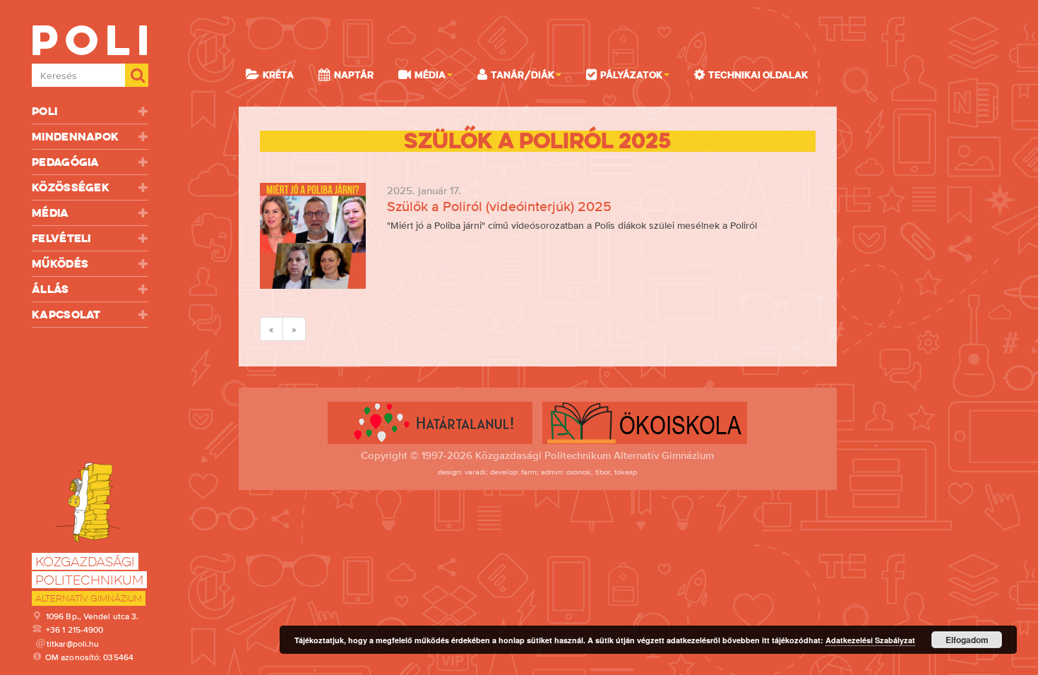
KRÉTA (278, 74)
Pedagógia (66, 162)
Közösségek (70, 187)
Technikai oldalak (758, 74)
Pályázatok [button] (631, 74)
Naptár (354, 74)
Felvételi (61, 238)
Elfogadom (967, 639)
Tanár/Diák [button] (522, 74)
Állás (50, 289)
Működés (60, 263)
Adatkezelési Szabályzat (870, 640)
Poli (44, 111)
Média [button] (430, 74)
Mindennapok (75, 136)
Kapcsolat (66, 314)
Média (50, 212)
